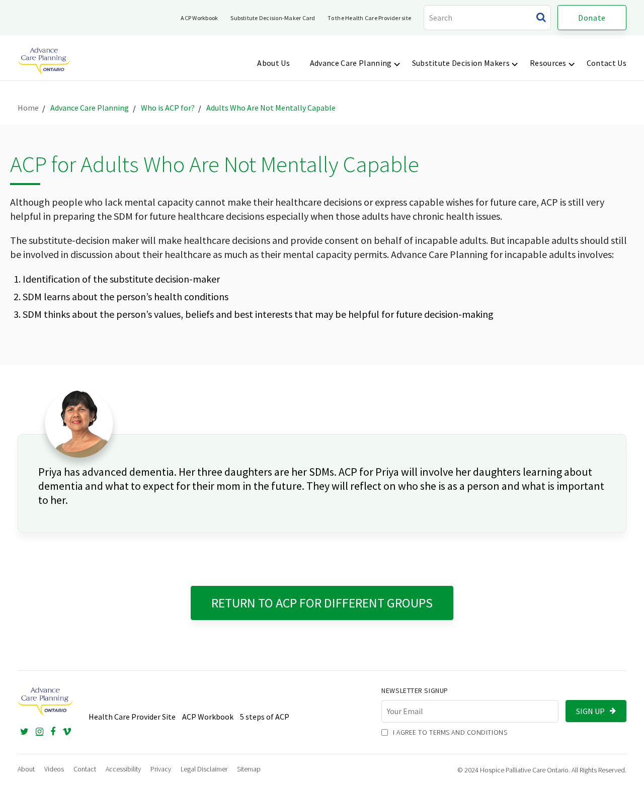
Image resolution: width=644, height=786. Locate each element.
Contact (84, 768)
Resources (548, 63)
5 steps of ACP (264, 717)
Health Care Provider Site (134, 717)
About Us (273, 63)
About (26, 768)
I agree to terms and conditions (449, 732)
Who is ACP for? (168, 108)
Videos (54, 768)
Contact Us (606, 63)
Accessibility (123, 768)
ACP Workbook (199, 18)
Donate (592, 18)
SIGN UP (590, 711)
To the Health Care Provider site (369, 18)
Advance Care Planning (351, 63)
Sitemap (249, 768)
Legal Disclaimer (204, 768)
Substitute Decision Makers (461, 63)
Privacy (160, 768)
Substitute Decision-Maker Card (272, 18)
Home (28, 108)
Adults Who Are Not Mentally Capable (271, 108)
